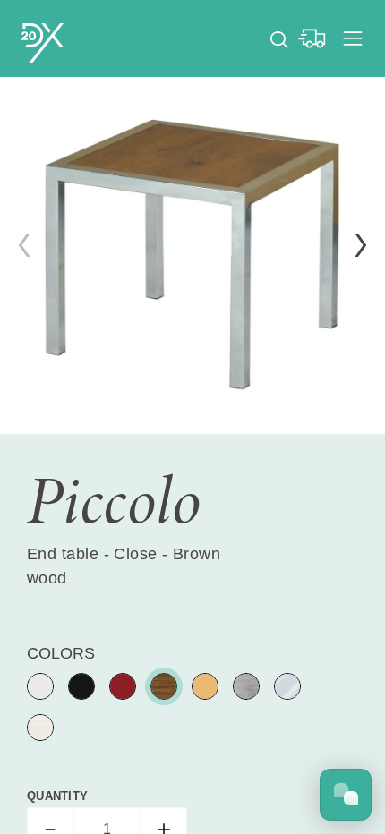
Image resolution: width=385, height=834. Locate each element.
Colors (61, 653)
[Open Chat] (346, 795)
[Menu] (353, 38)
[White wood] (40, 727)
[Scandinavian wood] (205, 686)
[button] (361, 245)
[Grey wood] (246, 686)
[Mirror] (287, 686)
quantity (57, 796)
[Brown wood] (163, 686)
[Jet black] (81, 686)
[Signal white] (40, 686)
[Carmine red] (122, 686)
